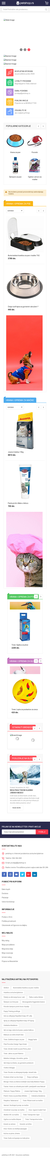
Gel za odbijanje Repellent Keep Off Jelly (18, 1016)
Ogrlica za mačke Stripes (12, 1119)
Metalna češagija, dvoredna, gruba (16, 1058)
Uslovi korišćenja (8, 902)
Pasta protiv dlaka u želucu (18, 503)
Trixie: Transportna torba (33, 1119)
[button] (21, 49)
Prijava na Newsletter (10, 961)
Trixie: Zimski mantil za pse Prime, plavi (17, 1049)
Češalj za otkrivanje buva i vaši (14, 997)
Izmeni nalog (7, 957)
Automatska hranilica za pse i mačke (26, 988)
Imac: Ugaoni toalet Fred (37, 1110)
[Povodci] (35, 141)
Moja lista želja (7, 949)
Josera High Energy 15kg (33, 1091)
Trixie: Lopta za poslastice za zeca (25, 709)
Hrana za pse (15, 152)
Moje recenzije (7, 953)
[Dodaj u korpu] (20, 262)
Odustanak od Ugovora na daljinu (14, 925)
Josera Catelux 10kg (16, 452)
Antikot (6, 988)
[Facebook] (4, 874)
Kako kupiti (6, 889)
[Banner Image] (10, 56)
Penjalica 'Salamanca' (11, 1100)
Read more (16, 808)
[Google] (28, 874)
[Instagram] (10, 874)
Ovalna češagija (9, 1068)
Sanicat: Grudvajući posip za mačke (16, 1105)
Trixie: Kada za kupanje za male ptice (16, 1138)
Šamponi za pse (15, 177)
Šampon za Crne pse (11, 1002)
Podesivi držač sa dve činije (13, 1077)
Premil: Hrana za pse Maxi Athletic (15, 1096)
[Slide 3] (25, 35)
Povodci (35, 152)
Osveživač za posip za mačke (14, 1110)
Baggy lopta (32, 1039)
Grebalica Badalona (10, 1025)
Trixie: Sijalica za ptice (20, 645)
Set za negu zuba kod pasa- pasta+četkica (18, 1030)
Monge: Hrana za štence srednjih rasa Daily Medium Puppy (24, 1082)
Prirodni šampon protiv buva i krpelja (16, 1006)
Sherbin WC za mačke (11, 1115)
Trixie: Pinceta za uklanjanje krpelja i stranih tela (20, 1072)
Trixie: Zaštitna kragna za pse (14, 1039)
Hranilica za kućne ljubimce (13, 992)
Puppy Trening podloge (12, 1011)
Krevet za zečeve (9, 1124)
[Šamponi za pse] (15, 165)
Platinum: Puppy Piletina (12, 1091)
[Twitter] (22, 874)
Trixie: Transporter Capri (31, 1115)
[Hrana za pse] (15, 141)
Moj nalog (5, 941)
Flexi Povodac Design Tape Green (15, 1044)
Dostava (5, 893)
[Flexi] (33, 740)
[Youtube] (16, 874)
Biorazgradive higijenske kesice (33, 1002)
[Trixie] (17, 738)
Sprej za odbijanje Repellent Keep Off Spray (19, 1021)
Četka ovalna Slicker (36, 997)
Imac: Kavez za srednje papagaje (15, 1129)
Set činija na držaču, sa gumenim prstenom (18, 1063)
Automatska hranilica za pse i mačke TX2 (24, 255)
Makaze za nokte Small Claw (14, 1035)
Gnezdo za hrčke (26, 1124)
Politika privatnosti (9, 921)
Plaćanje (5, 898)
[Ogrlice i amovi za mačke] (35, 165)
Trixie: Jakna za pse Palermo (13, 1053)
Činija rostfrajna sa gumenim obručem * (23, 307)
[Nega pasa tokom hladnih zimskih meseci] (25, 775)
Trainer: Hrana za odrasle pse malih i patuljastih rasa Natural (24, 1086)
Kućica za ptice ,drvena (12, 1133)
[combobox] (25, 9)
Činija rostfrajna (32, 1077)
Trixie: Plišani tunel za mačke (33, 1100)
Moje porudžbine (8, 945)
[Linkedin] (34, 874)
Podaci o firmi (7, 917)
